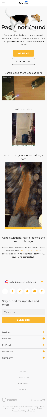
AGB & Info (23, 389)
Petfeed (6, 345)
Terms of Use (23, 377)
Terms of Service (19, 409)
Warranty (23, 371)
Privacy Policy (23, 383)
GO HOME (23, 53)
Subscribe (23, 320)
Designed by (38, 400)
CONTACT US (23, 61)
